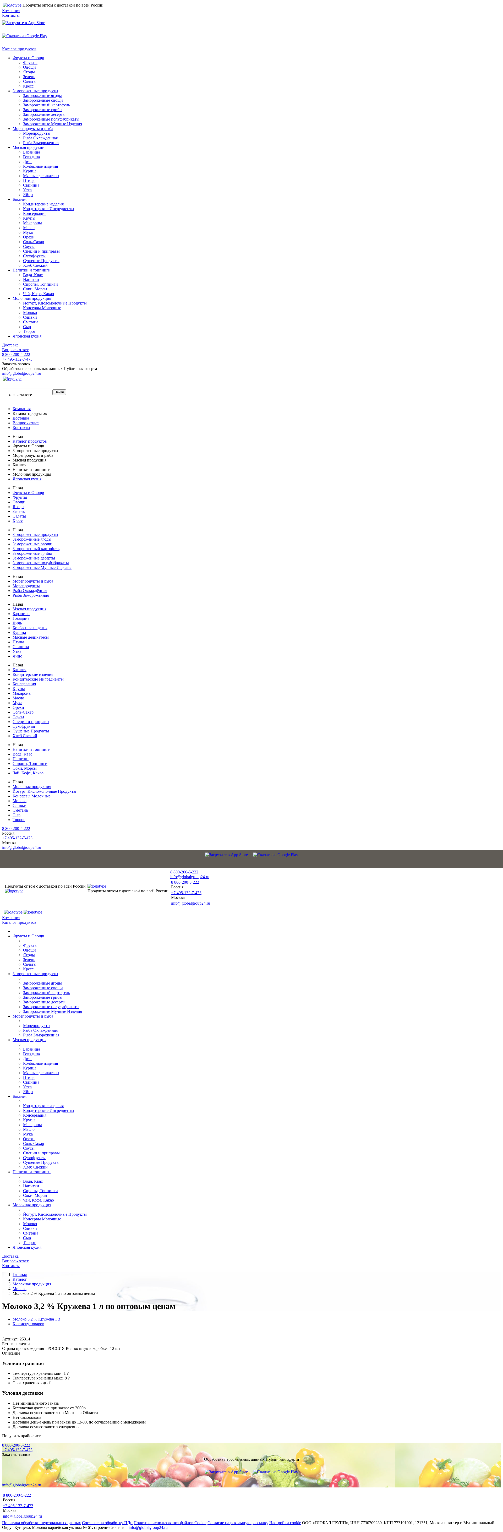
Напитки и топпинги (32, 270)
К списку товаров (28, 1324)
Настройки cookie (285, 1522)
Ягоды (29, 72)
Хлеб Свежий (35, 265)
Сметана (30, 322)
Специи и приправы (41, 251)
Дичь (27, 161)
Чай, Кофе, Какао (38, 293)
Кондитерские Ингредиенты (48, 209)
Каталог (20, 1279)
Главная (20, 1274)
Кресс (28, 86)
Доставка (10, 345)
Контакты (11, 15)
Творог (29, 331)
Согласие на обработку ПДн (107, 1522)
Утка (27, 190)
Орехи (29, 237)
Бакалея (19, 199)
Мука (28, 232)
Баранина (31, 152)
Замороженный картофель (46, 105)
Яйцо (28, 194)
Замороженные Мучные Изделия (52, 124)
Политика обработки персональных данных (41, 1522)
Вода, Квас (33, 275)
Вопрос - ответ (15, 349)
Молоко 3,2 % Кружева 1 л (36, 1319)
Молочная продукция (32, 298)
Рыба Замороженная (41, 142)
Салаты (29, 81)
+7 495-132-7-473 (17, 359)
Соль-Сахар (33, 242)
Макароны (32, 223)
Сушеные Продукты (41, 260)
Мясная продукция (29, 147)
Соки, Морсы (35, 289)
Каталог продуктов (19, 49)
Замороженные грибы (42, 109)
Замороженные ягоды (42, 95)
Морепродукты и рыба (33, 128)
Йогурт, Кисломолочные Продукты (55, 303)
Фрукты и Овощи (28, 58)
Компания (11, 10)
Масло (29, 227)
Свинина (31, 185)
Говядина (31, 157)
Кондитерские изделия (43, 204)
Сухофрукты (34, 256)
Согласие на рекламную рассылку (237, 1522)
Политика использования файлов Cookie (170, 1522)
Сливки (30, 317)
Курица (29, 171)
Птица (29, 180)
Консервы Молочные (42, 308)
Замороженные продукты (35, 91)
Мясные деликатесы (41, 175)
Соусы (29, 246)
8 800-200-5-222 (16, 354)
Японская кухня (27, 336)
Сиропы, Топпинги (40, 284)
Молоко (30, 312)
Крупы (29, 218)
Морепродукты (36, 133)
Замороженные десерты (44, 114)
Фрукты (30, 62)
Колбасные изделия (40, 166)
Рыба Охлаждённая (40, 138)
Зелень (29, 76)
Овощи (29, 67)
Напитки (31, 279)
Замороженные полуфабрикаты (51, 119)
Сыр (27, 326)
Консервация (34, 213)
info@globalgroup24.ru (148, 1527)
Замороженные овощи (43, 100)
